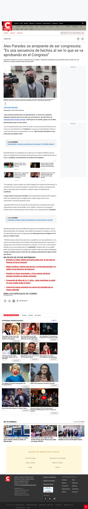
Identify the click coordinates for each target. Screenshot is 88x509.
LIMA (81, 26)
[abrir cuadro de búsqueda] (82, 23)
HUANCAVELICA (43, 26)
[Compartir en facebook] (78, 38)
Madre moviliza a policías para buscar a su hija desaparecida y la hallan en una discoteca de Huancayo (31, 268)
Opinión (74, 486)
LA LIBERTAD (67, 26)
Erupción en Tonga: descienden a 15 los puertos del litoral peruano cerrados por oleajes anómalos (28, 274)
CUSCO (36, 26)
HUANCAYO (51, 26)
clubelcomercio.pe (31, 504)
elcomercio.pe (20, 504)
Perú (21, 23)
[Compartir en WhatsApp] (13, 301)
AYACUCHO (24, 26)
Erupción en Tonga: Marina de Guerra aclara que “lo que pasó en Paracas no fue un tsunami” (30, 261)
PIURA (17, 29)
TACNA (26, 29)
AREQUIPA (18, 26)
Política (16, 23)
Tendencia (55, 23)
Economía (39, 23)
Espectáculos (47, 23)
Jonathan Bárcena (11, 107)
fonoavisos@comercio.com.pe (28, 485)
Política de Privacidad (49, 480)
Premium (75, 492)
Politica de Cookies (48, 484)
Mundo (26, 23)
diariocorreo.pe (68, 504)
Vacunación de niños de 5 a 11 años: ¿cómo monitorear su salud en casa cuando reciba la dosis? (30, 281)
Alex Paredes (38, 315)
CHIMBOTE (31, 26)
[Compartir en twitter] (82, 38)
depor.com (50, 504)
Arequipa (7, 39)
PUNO (21, 29)
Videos (61, 23)
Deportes (31, 23)
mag (28, 507)
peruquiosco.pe (20, 507)
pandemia (30, 315)
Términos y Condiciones (49, 477)
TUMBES (31, 29)
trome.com (58, 504)
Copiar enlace (23, 300)
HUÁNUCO (57, 26)
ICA (62, 26)
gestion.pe (42, 504)
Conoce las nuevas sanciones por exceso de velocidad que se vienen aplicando (29, 288)
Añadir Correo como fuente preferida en (72, 33)
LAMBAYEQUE (75, 26)
